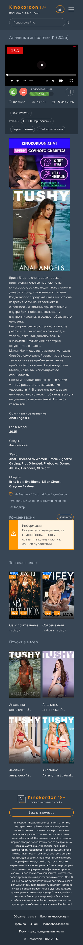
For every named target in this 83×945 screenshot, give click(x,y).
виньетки (46, 501)
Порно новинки (22, 129)
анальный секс (29, 494)
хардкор (19, 507)
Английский (18, 445)
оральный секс (24, 501)
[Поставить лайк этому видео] (13, 92)
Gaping (14, 463)
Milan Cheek (51, 481)
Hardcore (28, 468)
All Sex (14, 468)
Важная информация (54, 916)
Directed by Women (32, 459)
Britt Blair (16, 481)
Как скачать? (21, 113)
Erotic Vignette (60, 459)
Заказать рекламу (41, 812)
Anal (12, 459)
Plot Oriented (32, 463)
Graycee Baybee (21, 486)
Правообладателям (55, 924)
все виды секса (56, 494)
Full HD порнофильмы (37, 121)
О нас (34, 924)
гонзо (62, 501)
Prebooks (51, 463)
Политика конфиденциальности (41, 931)
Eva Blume (32, 481)
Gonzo (64, 463)
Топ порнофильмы (51, 129)
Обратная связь (25, 916)
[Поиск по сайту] (67, 22)
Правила (20, 924)
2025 (13, 431)
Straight (43, 468)
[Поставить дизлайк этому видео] (23, 92)
